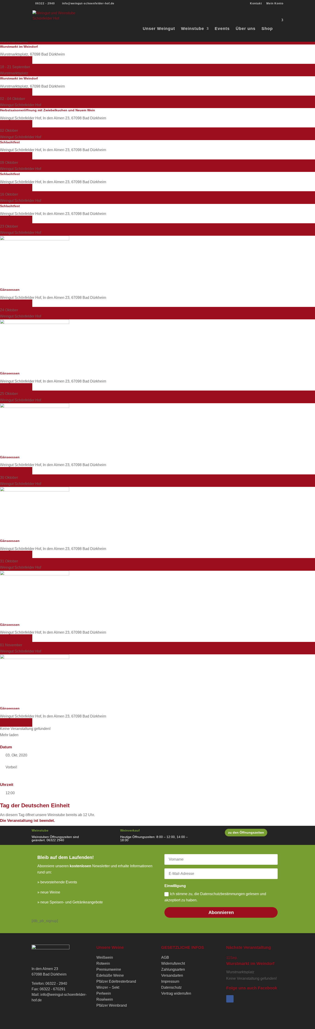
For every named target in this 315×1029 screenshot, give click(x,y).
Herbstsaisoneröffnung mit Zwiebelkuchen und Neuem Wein (47, 110)
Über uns (246, 29)
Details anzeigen (16, 60)
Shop (267, 29)
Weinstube (192, 29)
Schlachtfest (10, 142)
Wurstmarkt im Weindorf (19, 46)
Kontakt (256, 3)
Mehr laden (9, 735)
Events (222, 29)
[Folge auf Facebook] (230, 999)
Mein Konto (274, 3)
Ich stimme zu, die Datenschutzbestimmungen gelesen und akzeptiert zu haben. (215, 897)
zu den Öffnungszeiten (246, 832)
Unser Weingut (159, 29)
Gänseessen (10, 289)
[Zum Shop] (281, 24)
